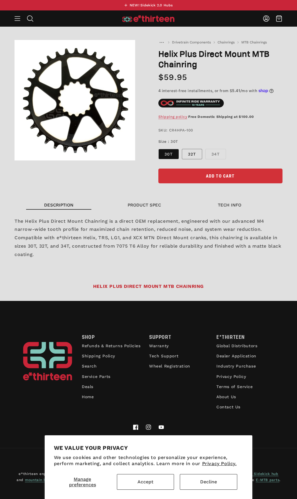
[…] (161, 42)
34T (218, 155)
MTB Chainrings (254, 42)
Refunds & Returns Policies (111, 345)
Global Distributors (236, 345)
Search (89, 366)
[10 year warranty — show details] (191, 103)
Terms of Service (234, 386)
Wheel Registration (169, 366)
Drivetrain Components (191, 42)
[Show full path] (161, 42)
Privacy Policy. (219, 463)
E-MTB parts (268, 480)
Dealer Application (236, 356)
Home (88, 396)
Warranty (159, 345)
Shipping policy (172, 117)
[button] (17, 18)
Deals (87, 386)
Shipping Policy (98, 356)
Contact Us (228, 407)
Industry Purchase (236, 366)
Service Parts (96, 376)
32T (192, 154)
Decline (208, 482)
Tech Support (163, 356)
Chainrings (226, 42)
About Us (226, 396)
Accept (145, 482)
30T (168, 154)
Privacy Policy (231, 376)
